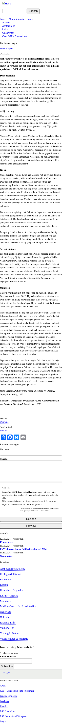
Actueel (6, 22)
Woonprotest (6, 556)
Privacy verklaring (8, 695)
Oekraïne (4, 421)
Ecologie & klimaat (10, 574)
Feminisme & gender (11, 590)
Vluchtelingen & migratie (14, 638)
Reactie (3, 458)
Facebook (4, 700)
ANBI (3, 685)
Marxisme (5, 601)
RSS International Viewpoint (13, 716)
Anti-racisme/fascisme (12, 568)
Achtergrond (8, 25)
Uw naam (4, 449)
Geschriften (8, 32)
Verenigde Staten (9, 633)
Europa (4, 584)
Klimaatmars (6, 542)
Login (3, 721)
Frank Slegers (6, 48)
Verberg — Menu (24, 19)
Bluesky (3, 706)
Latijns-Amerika (9, 595)
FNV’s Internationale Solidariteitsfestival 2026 (23, 549)
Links (5, 29)
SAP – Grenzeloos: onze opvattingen (17, 690)
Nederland (5, 611)
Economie (5, 579)
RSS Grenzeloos (7, 711)
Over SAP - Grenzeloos (14, 36)
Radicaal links (8, 622)
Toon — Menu (7, 19)
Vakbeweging (7, 628)
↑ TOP (6, 672)
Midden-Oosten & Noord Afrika (18, 606)
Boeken (3, 430)
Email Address (8, 656)
